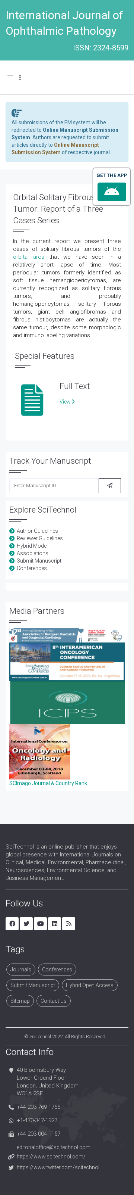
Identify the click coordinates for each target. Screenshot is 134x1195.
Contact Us (54, 1001)
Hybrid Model (32, 546)
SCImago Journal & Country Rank (48, 783)
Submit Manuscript (39, 561)
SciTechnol (40, 1036)
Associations (32, 553)
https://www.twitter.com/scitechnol (58, 1167)
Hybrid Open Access (90, 985)
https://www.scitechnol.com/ (51, 1157)
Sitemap (20, 1001)
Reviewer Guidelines (40, 538)
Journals (20, 970)
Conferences (32, 568)
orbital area (28, 256)
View (66, 402)
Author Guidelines (37, 531)
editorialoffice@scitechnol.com (53, 1147)
